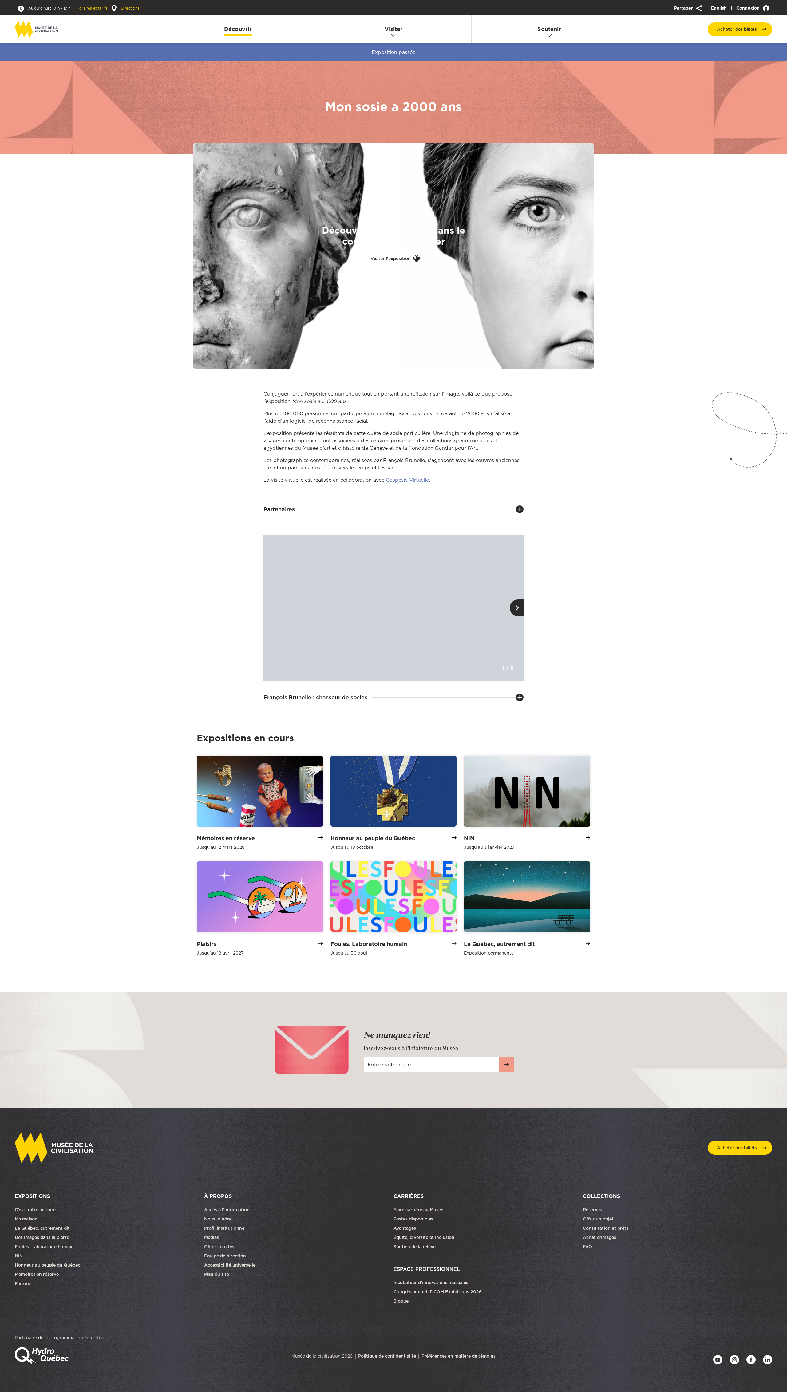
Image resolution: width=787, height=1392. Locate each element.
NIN (19, 1256)
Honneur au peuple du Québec (47, 1265)
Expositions (32, 1196)
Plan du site (216, 1274)
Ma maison (26, 1219)
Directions (129, 8)
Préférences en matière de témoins (458, 1356)
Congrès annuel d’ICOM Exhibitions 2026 (438, 1292)
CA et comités (219, 1247)
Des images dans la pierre (42, 1237)
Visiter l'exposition (390, 258)
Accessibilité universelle (229, 1265)
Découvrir (238, 29)
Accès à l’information (227, 1210)
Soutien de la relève (415, 1247)
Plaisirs (22, 1283)
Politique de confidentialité (387, 1356)
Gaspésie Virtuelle (407, 480)
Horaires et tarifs (68, 8)
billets (737, 29)
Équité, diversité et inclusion (425, 1237)
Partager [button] (684, 8)
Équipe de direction (225, 1256)
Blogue (401, 1301)
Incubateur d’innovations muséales (431, 1282)
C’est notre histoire (35, 1210)
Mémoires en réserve (37, 1274)
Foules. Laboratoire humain (44, 1247)
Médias (211, 1237)
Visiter (394, 29)
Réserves (592, 1210)
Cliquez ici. (437, 276)
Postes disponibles (413, 1219)
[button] (516, 608)
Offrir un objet (599, 1219)
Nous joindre (218, 1219)
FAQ (587, 1247)
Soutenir (549, 29)
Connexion (748, 8)
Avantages (405, 1228)
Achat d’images (599, 1237)
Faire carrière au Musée (418, 1210)
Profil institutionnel (225, 1228)
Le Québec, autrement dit (42, 1228)
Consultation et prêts (606, 1228)
